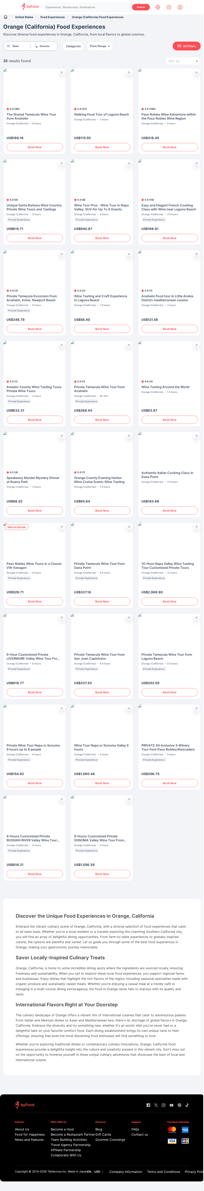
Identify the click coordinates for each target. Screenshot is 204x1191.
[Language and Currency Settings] (157, 7)
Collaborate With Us (66, 1155)
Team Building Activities (67, 1140)
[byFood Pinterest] (179, 1105)
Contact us (139, 1134)
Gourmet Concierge (107, 1140)
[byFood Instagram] (163, 1105)
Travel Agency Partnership (67, 1145)
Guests (44, 46)
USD (97, 1171)
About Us (22, 1129)
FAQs (135, 1129)
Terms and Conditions (163, 1172)
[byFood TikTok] (187, 1105)
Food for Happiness (27, 1134)
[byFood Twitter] (156, 1105)
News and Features (27, 1140)
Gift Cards (103, 1134)
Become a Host (62, 1129)
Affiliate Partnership (66, 1150)
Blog (98, 1129)
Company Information (125, 1172)
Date (16, 46)
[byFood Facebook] (148, 1105)
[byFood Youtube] (171, 1105)
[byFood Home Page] (30, 9)
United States (24, 17)
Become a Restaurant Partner (67, 1134)
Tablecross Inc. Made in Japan (67, 1171)
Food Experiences (52, 17)
